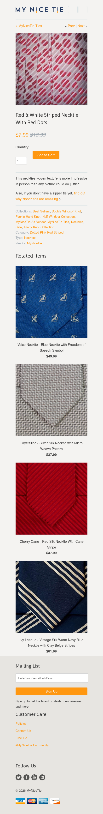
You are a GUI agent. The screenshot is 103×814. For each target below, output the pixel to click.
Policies (21, 723)
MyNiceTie (34, 243)
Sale (19, 227)
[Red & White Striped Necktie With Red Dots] (51, 69)
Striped (58, 232)
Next (81, 25)
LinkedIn (42, 777)
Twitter (19, 777)
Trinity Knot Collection (39, 227)
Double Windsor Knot (66, 211)
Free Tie (21, 738)
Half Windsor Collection (58, 216)
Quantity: (22, 147)
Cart (83, 9)
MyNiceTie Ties (58, 221)
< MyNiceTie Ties (29, 25)
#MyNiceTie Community (32, 745)
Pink (43, 232)
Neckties (77, 221)
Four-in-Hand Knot (28, 216)
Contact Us (23, 730)
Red (50, 232)
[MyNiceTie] (39, 10)
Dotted (34, 232)
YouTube (34, 777)
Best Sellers (41, 211)
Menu (73, 9)
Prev (71, 25)
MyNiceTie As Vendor (31, 221)
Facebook (26, 777)
